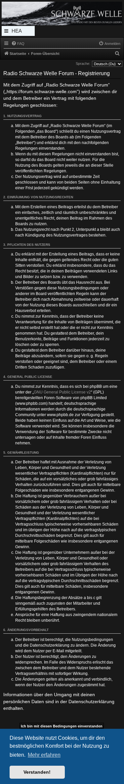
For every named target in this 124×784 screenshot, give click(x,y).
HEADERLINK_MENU (18, 32)
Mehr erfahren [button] (44, 755)
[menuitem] (17, 44)
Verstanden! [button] (37, 772)
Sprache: (83, 64)
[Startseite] (62, 13)
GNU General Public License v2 (62, 392)
